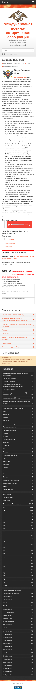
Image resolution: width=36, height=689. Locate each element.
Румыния (18, 452)
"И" (18, 532)
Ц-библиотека (18, 665)
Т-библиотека (18, 650)
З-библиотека (18, 618)
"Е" (18, 523)
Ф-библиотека (18, 656)
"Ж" (18, 526)
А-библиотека (18, 596)
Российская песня (18, 471)
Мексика (18, 417)
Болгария (18, 464)
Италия (18, 436)
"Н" (18, 544)
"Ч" (18, 576)
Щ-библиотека (18, 671)
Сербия (18, 467)
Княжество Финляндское (18, 480)
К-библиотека (18, 625)
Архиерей (5, 330)
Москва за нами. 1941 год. (18, 398)
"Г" (18, 516)
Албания (18, 420)
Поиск (32, 50)
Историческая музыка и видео (18, 408)
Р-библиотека (18, 643)
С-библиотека (18, 646)
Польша (18, 433)
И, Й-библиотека (18, 621)
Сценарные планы (18, 389)
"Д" (18, 519)
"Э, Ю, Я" (18, 585)
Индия (18, 486)
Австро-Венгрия (18, 489)
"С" (18, 557)
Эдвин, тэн (5, 334)
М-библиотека (18, 631)
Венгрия (18, 477)
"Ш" (18, 579)
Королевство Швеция (18, 483)
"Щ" (18, 582)
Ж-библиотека (18, 615)
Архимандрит (6, 343)
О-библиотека (18, 637)
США (18, 449)
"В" (18, 513)
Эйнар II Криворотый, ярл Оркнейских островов (14, 338)
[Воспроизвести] (9, 224)
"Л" (18, 538)
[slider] (17, 225)
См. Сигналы (10, 239)
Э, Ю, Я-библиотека (18, 675)
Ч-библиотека (18, 662)
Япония (18, 474)
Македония (18, 461)
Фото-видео (18, 494)
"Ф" (18, 566)
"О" (18, 548)
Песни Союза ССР (18, 439)
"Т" (18, 560)
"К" (18, 535)
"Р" (18, 554)
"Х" (18, 569)
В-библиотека (18, 603)
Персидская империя (18, 427)
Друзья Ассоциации (18, 378)
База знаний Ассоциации (10, 66)
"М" (18, 541)
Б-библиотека (18, 600)
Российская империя (21, 256)
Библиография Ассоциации (18, 590)
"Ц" (18, 573)
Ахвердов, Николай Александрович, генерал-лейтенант (17, 325)
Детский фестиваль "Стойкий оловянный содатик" (18, 402)
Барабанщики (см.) (20, 77)
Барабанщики (10, 243)
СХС (18, 458)
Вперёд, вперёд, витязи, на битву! (13, 315)
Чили (18, 411)
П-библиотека (18, 640)
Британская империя (18, 424)
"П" (18, 551)
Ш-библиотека (18, 668)
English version (18, 497)
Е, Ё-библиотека (18, 612)
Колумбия (18, 414)
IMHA (17, 683)
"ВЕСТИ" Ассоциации (18, 501)
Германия (18, 445)
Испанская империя (18, 430)
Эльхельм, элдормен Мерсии (11, 347)
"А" (18, 507)
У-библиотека (18, 653)
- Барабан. (8, 246)
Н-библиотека (18, 634)
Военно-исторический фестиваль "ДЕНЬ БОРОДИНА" (18, 394)
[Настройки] (29, 224)
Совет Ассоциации (18, 381)
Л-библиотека (18, 628)
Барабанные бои (13, 59)
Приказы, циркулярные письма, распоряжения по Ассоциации (18, 385)
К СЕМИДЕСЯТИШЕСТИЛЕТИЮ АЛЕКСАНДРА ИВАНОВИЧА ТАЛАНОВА (15, 319)
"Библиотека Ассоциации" (18, 593)
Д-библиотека (18, 609)
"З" (18, 529)
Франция (18, 442)
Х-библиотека (18, 659)
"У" (18, 563)
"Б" (19, 66)
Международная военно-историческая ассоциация (18, 374)
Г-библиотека (18, 606)
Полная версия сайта (11, 54)
